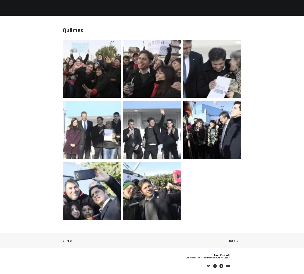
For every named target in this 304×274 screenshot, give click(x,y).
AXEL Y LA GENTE (177, 8)
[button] (221, 8)
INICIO (145, 8)
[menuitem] (145, 8)
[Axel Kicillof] (98, 7)
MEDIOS (194, 8)
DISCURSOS (208, 8)
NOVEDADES (159, 8)
